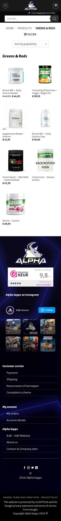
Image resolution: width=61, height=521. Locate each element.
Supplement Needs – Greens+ (13, 135)
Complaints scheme (19, 392)
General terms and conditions (21, 497)
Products (25, 28)
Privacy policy (49, 497)
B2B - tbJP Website (18, 435)
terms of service (47, 505)
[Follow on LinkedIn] (36, 467)
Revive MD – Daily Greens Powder (11, 92)
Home (10, 28)
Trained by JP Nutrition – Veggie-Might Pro (45, 92)
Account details (16, 420)
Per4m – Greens (10, 220)
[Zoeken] (54, 18)
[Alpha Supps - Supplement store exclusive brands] (30, 5)
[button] (5, 5)
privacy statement (23, 505)
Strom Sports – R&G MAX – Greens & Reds (15, 179)
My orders (13, 413)
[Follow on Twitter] (32, 467)
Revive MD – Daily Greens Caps (41, 135)
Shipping (12, 379)
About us (12, 442)
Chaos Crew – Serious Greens (43, 179)
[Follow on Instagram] (28, 467)
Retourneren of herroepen (23, 386)
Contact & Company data (22, 449)
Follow (49, 310)
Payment (12, 372)
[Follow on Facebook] (24, 467)
